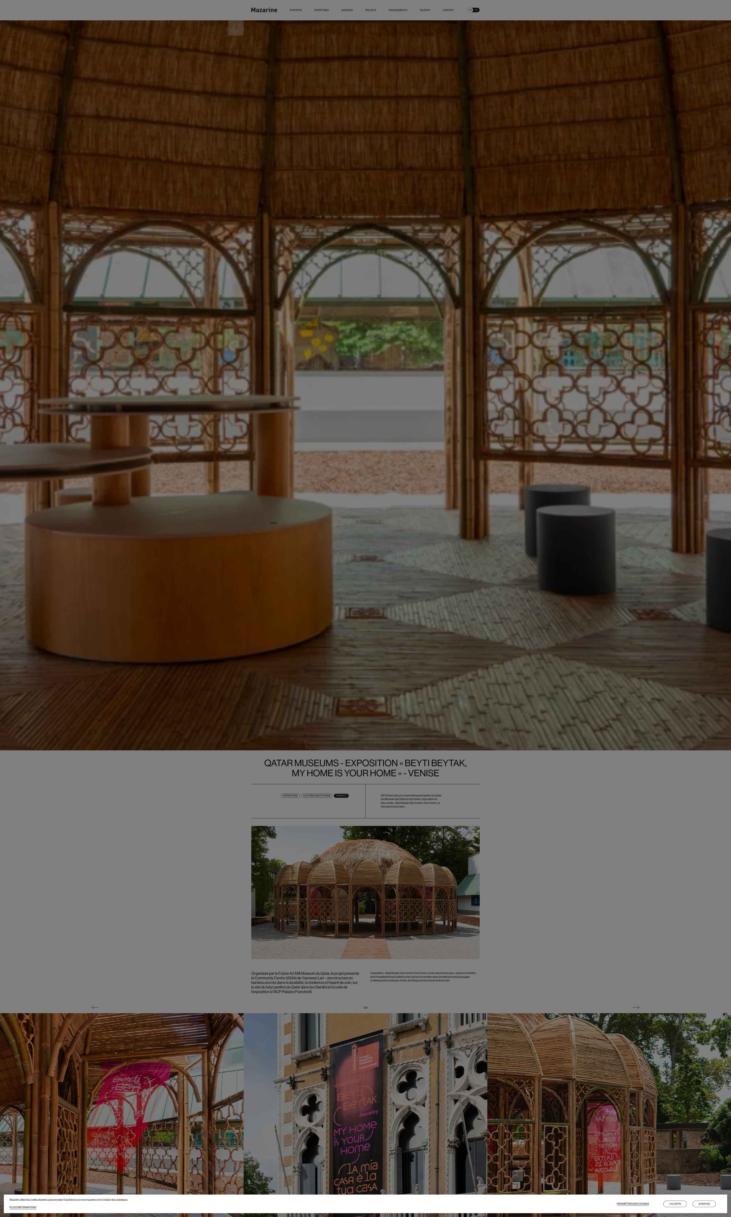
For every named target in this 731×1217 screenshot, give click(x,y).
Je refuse (704, 1204)
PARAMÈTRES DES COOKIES (633, 1203)
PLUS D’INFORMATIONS (23, 1207)
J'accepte (675, 1204)
